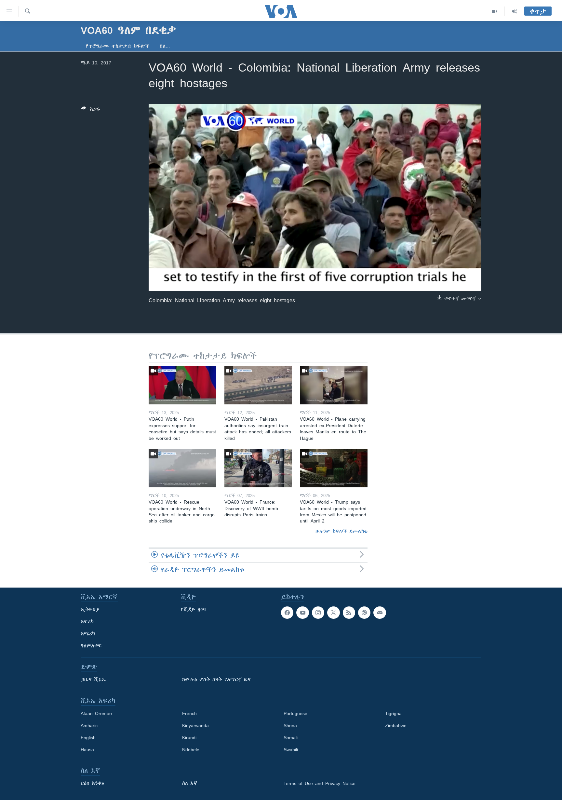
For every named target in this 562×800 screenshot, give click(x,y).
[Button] (90, 110)
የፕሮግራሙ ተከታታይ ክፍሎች (117, 46)
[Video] (495, 11)
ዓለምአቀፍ (91, 646)
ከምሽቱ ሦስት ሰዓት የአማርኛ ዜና (216, 680)
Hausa (87, 750)
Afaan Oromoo (96, 713)
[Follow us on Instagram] (318, 612)
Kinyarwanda (195, 725)
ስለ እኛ (189, 783)
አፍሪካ (87, 622)
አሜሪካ (88, 634)
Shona (290, 725)
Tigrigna (393, 713)
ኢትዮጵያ (90, 610)
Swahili (291, 750)
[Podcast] (364, 612)
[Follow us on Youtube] (302, 612)
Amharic (89, 725)
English (88, 737)
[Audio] (514, 11)
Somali (291, 737)
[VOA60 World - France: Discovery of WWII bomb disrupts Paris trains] (258, 468)
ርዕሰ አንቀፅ (92, 783)
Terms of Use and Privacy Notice (319, 783)
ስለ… (165, 46)
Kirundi (189, 737)
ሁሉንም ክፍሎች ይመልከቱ (341, 531)
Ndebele (190, 750)
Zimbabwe (396, 725)
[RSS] (349, 612)
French (189, 713)
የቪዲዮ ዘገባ (193, 610)
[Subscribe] (379, 612)
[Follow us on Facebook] (287, 612)
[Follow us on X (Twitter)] (333, 612)
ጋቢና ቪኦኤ (93, 680)
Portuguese (295, 713)
